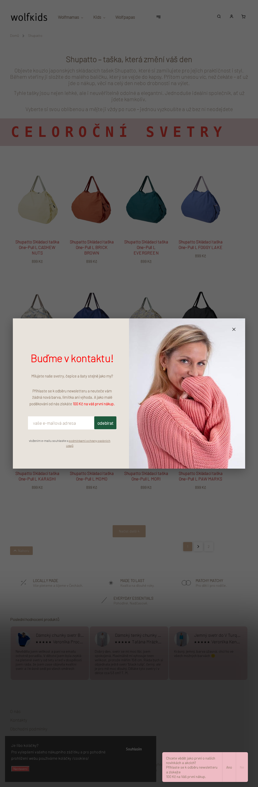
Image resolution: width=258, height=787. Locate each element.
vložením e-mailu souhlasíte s (69, 443)
